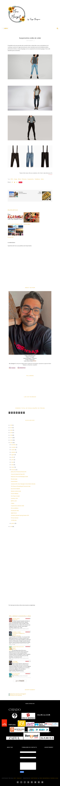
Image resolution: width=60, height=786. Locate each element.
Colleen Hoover (15, 674)
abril (12, 464)
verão (42, 179)
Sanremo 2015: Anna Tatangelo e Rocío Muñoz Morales (23, 484)
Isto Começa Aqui (16, 673)
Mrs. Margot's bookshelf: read (20, 616)
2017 (11, 437)
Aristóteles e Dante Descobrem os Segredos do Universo (18, 633)
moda (19, 179)
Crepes (12, 503)
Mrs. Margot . (18, 778)
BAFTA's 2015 (14, 501)
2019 (11, 432)
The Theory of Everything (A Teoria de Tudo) (20, 486)
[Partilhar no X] (14, 182)
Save (21, 182)
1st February (14, 520)
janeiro (12, 523)
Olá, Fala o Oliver (16, 618)
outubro (13, 449)
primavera (24, 179)
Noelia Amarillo (15, 662)
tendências (37, 179)
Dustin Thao (15, 619)
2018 (11, 435)
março (12, 467)
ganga (15, 179)
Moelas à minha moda (16, 491)
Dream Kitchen (14, 481)
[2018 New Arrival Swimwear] (15, 695)
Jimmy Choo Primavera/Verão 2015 (18, 471)
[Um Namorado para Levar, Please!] (10, 650)
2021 (11, 427)
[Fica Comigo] (10, 664)
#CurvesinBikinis (14, 508)
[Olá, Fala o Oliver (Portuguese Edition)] (10, 622)
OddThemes (34, 778)
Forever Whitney (14, 493)
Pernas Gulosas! (14, 517)
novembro (13, 447)
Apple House (14, 513)
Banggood (23, 694)
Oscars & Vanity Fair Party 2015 (18, 474)
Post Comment (29, 40)
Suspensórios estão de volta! (17, 505)
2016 (11, 440)
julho (12, 457)
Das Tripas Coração (15, 496)
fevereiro (13, 469)
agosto (12, 454)
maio (12, 462)
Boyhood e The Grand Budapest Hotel (19, 476)
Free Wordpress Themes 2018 (48, 778)
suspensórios (31, 179)
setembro (13, 452)
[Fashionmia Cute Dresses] (15, 694)
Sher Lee (14, 649)
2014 (11, 526)
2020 (11, 430)
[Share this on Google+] (17, 182)
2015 (12, 179)
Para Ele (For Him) (15, 510)
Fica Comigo (14, 661)
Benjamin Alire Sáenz (17, 635)
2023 (11, 425)
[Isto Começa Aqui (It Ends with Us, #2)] (10, 677)
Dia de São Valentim (15, 488)
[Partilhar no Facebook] (12, 182)
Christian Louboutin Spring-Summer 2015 (20, 515)
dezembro (13, 444)
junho (12, 459)
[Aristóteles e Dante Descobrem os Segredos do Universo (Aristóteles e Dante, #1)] (10, 635)
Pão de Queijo (14, 479)
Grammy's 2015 (14, 498)
